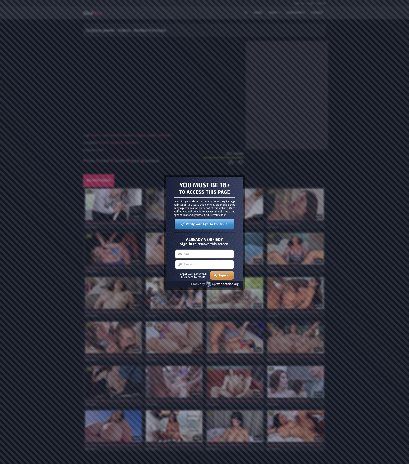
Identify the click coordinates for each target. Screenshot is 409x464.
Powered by (198, 284)
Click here (187, 277)
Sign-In (223, 275)
